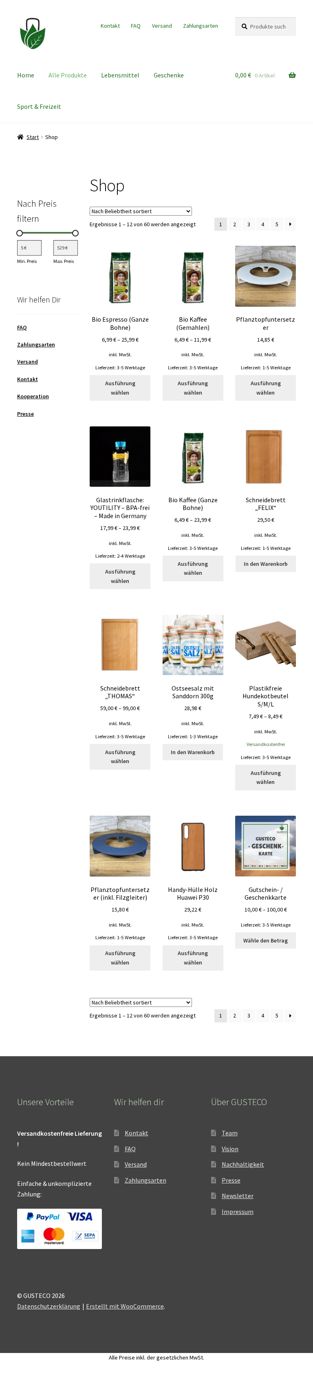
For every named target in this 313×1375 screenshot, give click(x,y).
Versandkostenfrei (266, 744)
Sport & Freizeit (39, 106)
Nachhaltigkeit (243, 1164)
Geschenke (169, 75)
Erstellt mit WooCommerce (125, 1306)
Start (32, 137)
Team (230, 1133)
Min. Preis (27, 261)
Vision (230, 1149)
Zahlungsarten (200, 25)
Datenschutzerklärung (48, 1306)
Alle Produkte (67, 75)
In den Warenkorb (266, 563)
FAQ (136, 25)
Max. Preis (63, 261)
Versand (162, 25)
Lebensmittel (120, 75)
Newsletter (237, 1196)
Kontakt (110, 25)
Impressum (237, 1211)
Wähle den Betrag (265, 940)
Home (25, 75)
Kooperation (33, 396)
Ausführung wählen (120, 388)
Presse (25, 413)
